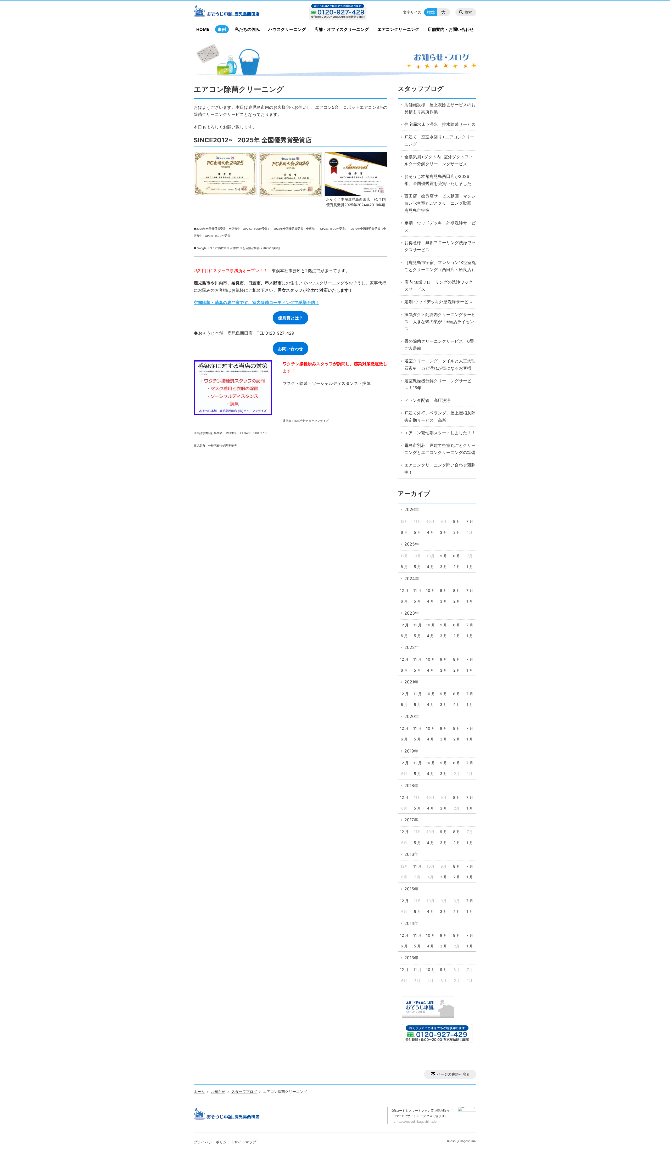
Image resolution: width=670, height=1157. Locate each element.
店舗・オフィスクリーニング (341, 29)
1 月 (469, 566)
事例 (222, 29)
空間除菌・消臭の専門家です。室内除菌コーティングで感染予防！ (256, 302)
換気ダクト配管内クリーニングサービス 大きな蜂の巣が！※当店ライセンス (440, 321)
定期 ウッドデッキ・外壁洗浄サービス (440, 226)
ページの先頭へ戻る (453, 1074)
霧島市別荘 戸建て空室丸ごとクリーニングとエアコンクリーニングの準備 (440, 449)
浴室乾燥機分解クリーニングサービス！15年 (437, 384)
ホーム (199, 1091)
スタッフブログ (421, 88)
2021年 (411, 681)
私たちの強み (247, 29)
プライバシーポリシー (212, 1142)
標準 (431, 12)
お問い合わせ (290, 348)
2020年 (411, 716)
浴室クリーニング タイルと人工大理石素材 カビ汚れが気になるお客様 (440, 364)
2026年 (411, 509)
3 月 (443, 532)
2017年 (411, 819)
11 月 (417, 590)
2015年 (411, 888)
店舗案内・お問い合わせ (451, 29)
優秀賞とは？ (290, 318)
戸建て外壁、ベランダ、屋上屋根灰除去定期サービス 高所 (440, 416)
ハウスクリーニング (287, 29)
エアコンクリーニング (398, 29)
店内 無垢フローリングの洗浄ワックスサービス (438, 285)
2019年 (411, 751)
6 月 (404, 532)
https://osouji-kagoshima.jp (417, 1122)
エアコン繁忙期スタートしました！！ (440, 432)
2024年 (411, 578)
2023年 (411, 613)
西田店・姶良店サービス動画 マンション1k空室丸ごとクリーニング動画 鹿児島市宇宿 (440, 203)
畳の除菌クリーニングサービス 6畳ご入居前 (439, 345)
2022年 (411, 647)
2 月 (456, 532)
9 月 (443, 556)
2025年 (411, 544)
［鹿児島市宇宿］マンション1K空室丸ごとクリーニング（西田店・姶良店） (440, 266)
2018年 (411, 785)
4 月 (430, 532)
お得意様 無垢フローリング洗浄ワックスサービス (440, 246)
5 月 (417, 532)
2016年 (411, 854)
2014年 (411, 923)
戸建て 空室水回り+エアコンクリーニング (439, 140)
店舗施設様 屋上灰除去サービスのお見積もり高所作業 (440, 108)
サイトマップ (245, 1142)
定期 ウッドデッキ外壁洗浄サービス (438, 301)
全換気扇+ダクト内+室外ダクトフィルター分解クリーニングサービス (438, 160)
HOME (202, 29)
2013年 (411, 957)
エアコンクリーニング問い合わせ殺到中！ (440, 468)
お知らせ (218, 1091)
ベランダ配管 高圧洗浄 (427, 400)
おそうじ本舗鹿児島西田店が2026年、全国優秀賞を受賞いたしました (437, 180)
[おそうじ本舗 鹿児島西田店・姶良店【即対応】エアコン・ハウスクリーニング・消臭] (236, 12)
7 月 (469, 521)
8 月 (456, 521)
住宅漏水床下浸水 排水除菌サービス (440, 124)
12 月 (404, 590)
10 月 (430, 590)
